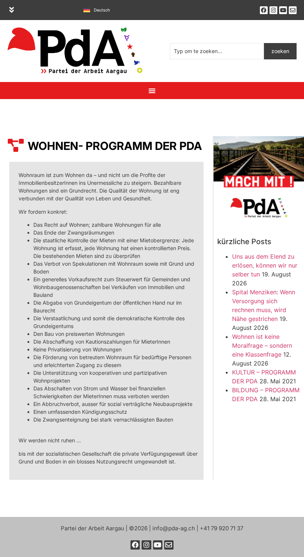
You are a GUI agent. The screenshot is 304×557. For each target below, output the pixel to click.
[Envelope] (293, 10)
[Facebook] (264, 10)
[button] (11, 10)
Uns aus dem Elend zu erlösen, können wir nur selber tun (264, 265)
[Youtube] (283, 10)
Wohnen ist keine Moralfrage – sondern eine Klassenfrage (262, 345)
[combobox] (217, 51)
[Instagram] (273, 10)
